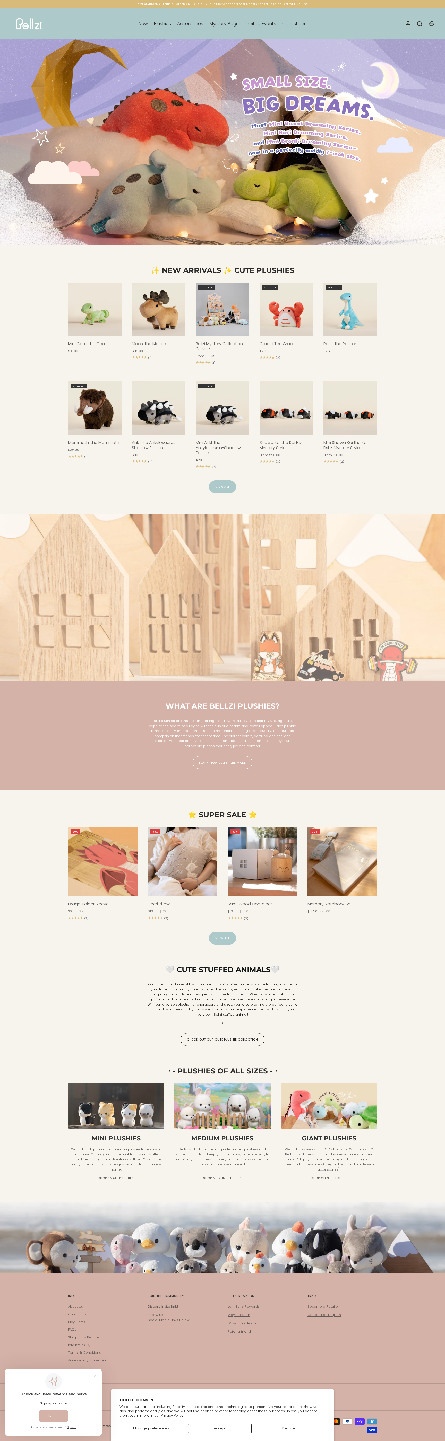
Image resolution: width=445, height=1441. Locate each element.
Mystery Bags (223, 24)
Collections (294, 24)
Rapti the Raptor (339, 344)
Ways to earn (239, 1314)
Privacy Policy (172, 1415)
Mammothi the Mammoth (93, 443)
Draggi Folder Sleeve (88, 904)
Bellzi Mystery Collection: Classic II (220, 346)
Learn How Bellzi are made (222, 763)
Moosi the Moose (149, 344)
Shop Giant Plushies (329, 1178)
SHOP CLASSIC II (222, 223)
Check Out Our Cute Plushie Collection (222, 1039)
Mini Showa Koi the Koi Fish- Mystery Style (345, 445)
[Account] (408, 24)
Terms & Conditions (84, 1352)
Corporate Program (324, 1314)
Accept (220, 1428)
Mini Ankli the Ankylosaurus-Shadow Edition (218, 448)
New (143, 24)
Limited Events (260, 24)
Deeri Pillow (159, 904)
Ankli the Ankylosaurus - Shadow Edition (155, 445)
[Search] (419, 24)
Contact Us (77, 1314)
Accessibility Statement (87, 1360)
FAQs (72, 1329)
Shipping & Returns (84, 1337)
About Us (75, 1306)
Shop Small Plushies (116, 1178)
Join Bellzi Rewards (244, 1306)
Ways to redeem (242, 1323)
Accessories (190, 24)
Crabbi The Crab (276, 344)
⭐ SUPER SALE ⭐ (222, 814)
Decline (288, 1428)
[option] (222, 142)
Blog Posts (76, 1322)
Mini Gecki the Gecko (88, 344)
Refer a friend (239, 1331)
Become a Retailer (323, 1306)
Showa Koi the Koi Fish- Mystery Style (282, 445)
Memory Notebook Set (329, 904)
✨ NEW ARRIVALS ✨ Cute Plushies (222, 270)
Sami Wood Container (250, 904)
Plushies (162, 24)
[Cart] (431, 24)
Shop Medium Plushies (222, 1178)
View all (222, 487)
